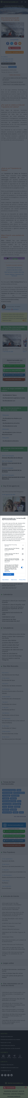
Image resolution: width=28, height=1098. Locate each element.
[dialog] (14, 549)
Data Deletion (5, 579)
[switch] (22, 549)
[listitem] (14, 545)
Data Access (14, 579)
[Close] (25, 518)
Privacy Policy (22, 579)
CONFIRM (8, 574)
